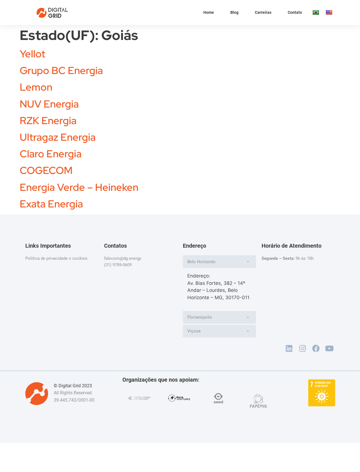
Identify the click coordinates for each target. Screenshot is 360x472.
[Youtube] (329, 348)
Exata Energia (51, 204)
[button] (219, 261)
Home (208, 12)
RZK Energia (48, 120)
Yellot (32, 54)
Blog (234, 12)
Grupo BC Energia (61, 70)
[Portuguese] (316, 13)
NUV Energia (49, 104)
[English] (329, 13)
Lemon (36, 87)
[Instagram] (302, 348)
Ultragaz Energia (58, 137)
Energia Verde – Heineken (79, 187)
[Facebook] (315, 348)
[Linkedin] (289, 348)
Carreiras (263, 12)
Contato (295, 12)
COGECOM (46, 170)
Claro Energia (51, 153)
